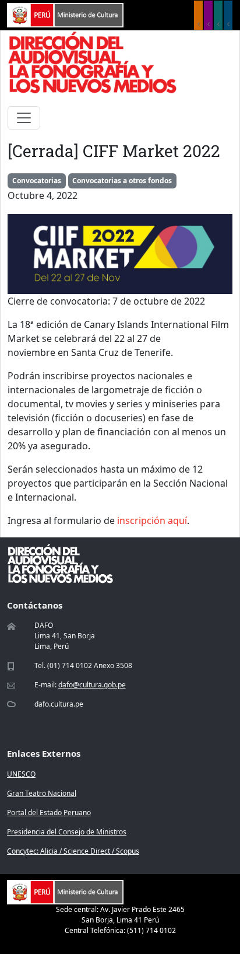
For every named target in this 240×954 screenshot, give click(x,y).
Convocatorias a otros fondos (122, 181)
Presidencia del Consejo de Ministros (66, 832)
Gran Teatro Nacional (41, 793)
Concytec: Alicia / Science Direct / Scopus (73, 851)
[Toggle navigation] (24, 118)
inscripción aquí (152, 520)
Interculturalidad (218, 15)
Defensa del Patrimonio (228, 15)
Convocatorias (36, 181)
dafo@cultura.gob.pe (92, 685)
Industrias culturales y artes (208, 15)
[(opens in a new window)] (65, 14)
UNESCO (21, 774)
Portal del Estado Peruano (49, 812)
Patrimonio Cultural (198, 15)
